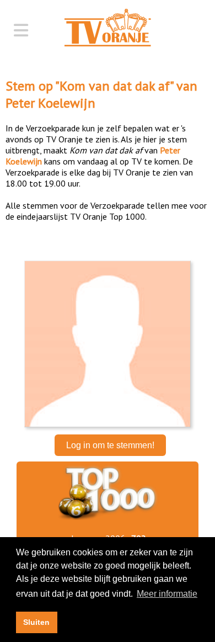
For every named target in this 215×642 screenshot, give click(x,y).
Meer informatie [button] (167, 593)
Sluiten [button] (36, 622)
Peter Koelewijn (50, 103)
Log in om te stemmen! (110, 445)
